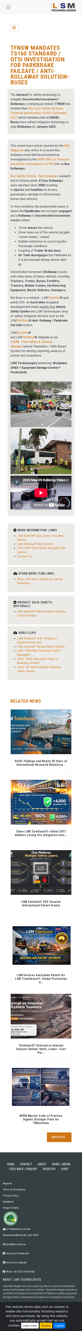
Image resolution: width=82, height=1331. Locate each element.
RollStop (23, 320)
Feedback (8, 1201)
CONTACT (26, 1164)
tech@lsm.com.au (15, 1244)
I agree (59, 1325)
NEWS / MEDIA (61, 1164)
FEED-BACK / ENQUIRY (23, 1169)
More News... (59, 1137)
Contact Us (24, 556)
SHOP (64, 1169)
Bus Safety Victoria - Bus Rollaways (34, 176)
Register (7, 1183)
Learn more (30, 1325)
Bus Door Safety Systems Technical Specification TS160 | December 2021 (38, 113)
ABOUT (42, 1164)
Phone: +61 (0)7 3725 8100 (19, 1271)
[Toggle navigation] (8, 7)
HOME (10, 1164)
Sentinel (54, 298)
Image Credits (11, 1207)
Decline (46, 1325)
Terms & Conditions (14, 1189)
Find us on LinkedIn (16, 1262)
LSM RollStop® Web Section (35, 543)
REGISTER (49, 1169)
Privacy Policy (11, 1195)
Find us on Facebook (17, 1253)
